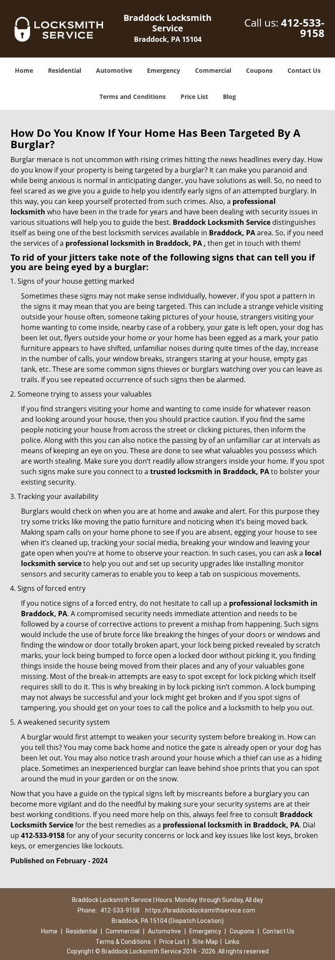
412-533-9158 (303, 27)
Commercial (213, 70)
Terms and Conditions (132, 96)
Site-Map (205, 941)
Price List (194, 96)
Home (24, 70)
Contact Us (304, 70)
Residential (64, 70)
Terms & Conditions (123, 941)
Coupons (259, 70)
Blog (229, 96)
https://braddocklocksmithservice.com (200, 910)
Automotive (114, 70)
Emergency (163, 70)
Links (232, 941)
